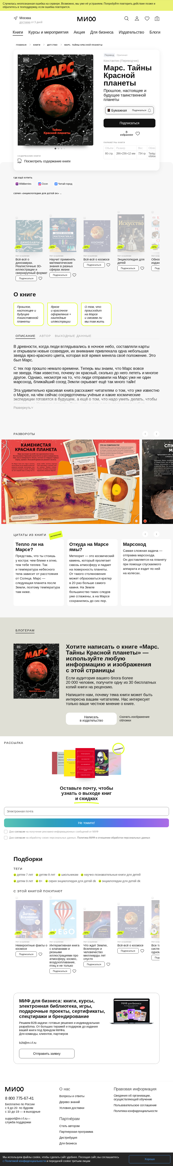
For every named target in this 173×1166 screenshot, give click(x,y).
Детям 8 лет (45, 847)
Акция (79, 32)
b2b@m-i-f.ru (27, 1008)
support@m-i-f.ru (16, 1083)
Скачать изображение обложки (133, 696)
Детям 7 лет (24, 847)
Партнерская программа (75, 1097)
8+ (19, 853)
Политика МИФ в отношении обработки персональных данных (107, 810)
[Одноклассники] (83, 1136)
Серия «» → (37, 193)
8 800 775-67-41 (19, 1063)
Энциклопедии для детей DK (96, 853)
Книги (19, 32)
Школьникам (67, 847)
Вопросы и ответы (71, 1061)
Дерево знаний (69, 1067)
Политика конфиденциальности (135, 1076)
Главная (21, 45)
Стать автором (68, 1091)
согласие (19, 803)
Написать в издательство (91, 696)
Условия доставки (71, 1073)
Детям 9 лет (148, 847)
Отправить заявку (47, 1018)
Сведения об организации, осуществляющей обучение (132, 1062)
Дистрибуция (68, 1103)
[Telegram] (90, 1136)
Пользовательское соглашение (134, 1070)
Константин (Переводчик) (121, 61)
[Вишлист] (147, 18)
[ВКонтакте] (76, 1136)
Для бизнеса (102, 32)
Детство (52, 45)
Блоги (154, 32)
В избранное (126, 133)
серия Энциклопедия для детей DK (49, 853)
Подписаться (129, 123)
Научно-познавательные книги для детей (108, 847)
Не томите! (86, 794)
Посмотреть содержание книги (46, 161)
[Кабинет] (136, 18)
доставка (24, 22)
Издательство (130, 32)
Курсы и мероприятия (49, 32)
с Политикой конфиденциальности (24, 1161)
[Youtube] (69, 1136)
